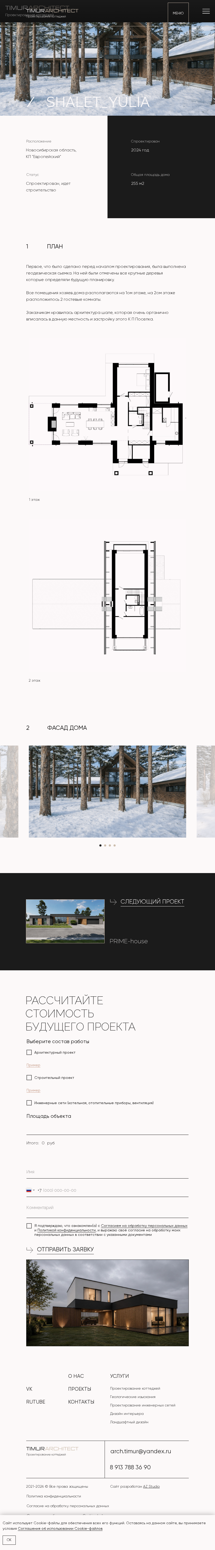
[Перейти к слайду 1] (100, 845)
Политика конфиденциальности (53, 1496)
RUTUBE (35, 1402)
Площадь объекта (48, 1116)
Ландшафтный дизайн (129, 1422)
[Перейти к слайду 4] (115, 845)
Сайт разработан (135, 1486)
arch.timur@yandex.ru (140, 1451)
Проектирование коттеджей (135, 1388)
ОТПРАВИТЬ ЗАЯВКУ (65, 1249)
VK (29, 1389)
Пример (33, 1065)
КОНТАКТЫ (81, 1402)
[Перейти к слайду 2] (105, 845)
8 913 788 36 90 (130, 1467)
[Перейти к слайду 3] (110, 845)
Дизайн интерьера (127, 1413)
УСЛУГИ (119, 1376)
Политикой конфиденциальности (66, 1230)
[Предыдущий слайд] (11, 791)
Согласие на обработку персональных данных (67, 1506)
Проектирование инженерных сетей (142, 1405)
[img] (65, 921)
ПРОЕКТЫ (79, 1389)
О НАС (76, 1376)
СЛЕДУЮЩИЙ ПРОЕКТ (152, 901)
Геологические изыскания (132, 1397)
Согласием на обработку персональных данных (144, 1225)
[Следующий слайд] (203, 791)
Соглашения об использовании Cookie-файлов (60, 1528)
